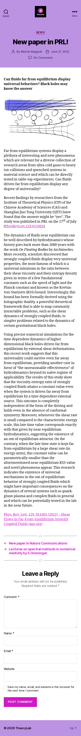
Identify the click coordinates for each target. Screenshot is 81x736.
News (40, 32)
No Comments (43, 57)
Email (8, 651)
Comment (11, 597)
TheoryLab (23, 728)
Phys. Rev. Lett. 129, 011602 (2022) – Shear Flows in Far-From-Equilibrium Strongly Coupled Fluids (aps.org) (37, 519)
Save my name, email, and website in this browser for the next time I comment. (41, 688)
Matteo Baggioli (31, 51)
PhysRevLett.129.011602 (24, 226)
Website (9, 669)
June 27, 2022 (60, 51)
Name (9, 633)
